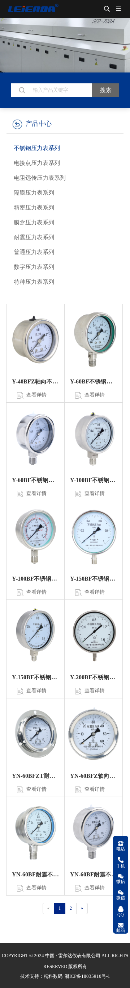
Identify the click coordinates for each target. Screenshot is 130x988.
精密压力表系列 (34, 207)
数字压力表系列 (34, 267)
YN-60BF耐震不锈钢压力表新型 (93, 874)
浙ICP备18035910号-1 (87, 976)
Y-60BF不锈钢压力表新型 (35, 480)
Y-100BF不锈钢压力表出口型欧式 (93, 480)
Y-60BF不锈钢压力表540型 (93, 381)
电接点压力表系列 (37, 163)
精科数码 (53, 976)
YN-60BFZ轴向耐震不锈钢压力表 (93, 776)
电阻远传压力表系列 (40, 178)
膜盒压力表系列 (34, 222)
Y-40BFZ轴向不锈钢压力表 (35, 381)
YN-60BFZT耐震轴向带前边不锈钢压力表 (35, 776)
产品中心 (39, 123)
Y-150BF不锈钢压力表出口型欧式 (35, 677)
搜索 (106, 90)
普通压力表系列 (34, 252)
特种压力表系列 (34, 282)
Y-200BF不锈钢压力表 (93, 677)
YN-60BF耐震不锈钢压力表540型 (35, 874)
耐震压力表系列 (34, 237)
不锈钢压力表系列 (37, 148)
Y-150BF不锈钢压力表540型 (93, 579)
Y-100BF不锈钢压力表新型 (35, 579)
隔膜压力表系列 (34, 193)
